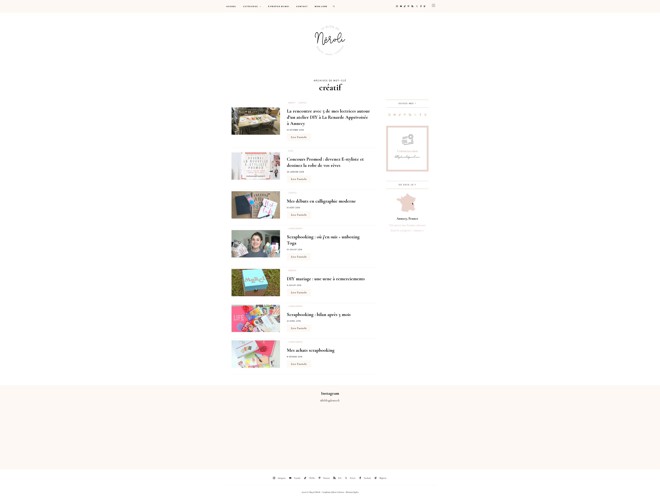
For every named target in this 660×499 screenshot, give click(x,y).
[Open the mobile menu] (433, 6)
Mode (290, 151)
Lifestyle (302, 103)
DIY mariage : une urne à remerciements (326, 279)
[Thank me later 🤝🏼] (619, 434)
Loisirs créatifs (295, 229)
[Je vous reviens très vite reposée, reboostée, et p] (289, 434)
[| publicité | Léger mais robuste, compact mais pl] (371, 434)
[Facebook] (420, 6)
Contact (302, 6)
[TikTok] (404, 6)
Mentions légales (352, 492)
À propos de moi (278, 6)
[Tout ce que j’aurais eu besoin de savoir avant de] (536, 434)
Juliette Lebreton (337, 492)
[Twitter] (417, 6)
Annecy (291, 103)
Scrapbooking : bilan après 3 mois (319, 314)
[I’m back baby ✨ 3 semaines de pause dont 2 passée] (206, 434)
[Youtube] (401, 6)
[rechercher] (334, 6)
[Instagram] (397, 6)
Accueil (231, 6)
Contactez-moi (407, 151)
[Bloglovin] (425, 6)
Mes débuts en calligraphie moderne (321, 201)
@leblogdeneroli (330, 400)
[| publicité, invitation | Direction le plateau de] (123, 434)
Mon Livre (321, 6)
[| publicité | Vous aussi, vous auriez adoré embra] (453, 434)
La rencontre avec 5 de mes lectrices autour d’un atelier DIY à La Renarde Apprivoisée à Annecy (328, 117)
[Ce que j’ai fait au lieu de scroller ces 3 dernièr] (41, 434)
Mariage (292, 270)
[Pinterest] (408, 6)
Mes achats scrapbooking (310, 350)
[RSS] (412, 6)
